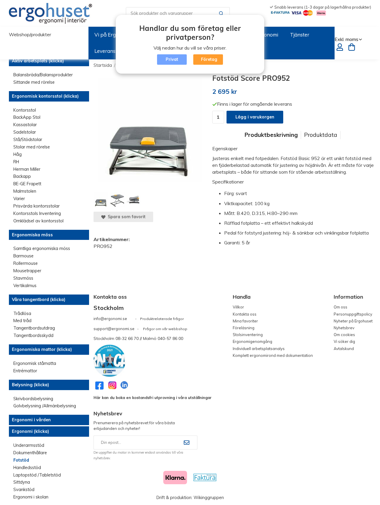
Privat (172, 59)
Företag (209, 59)
